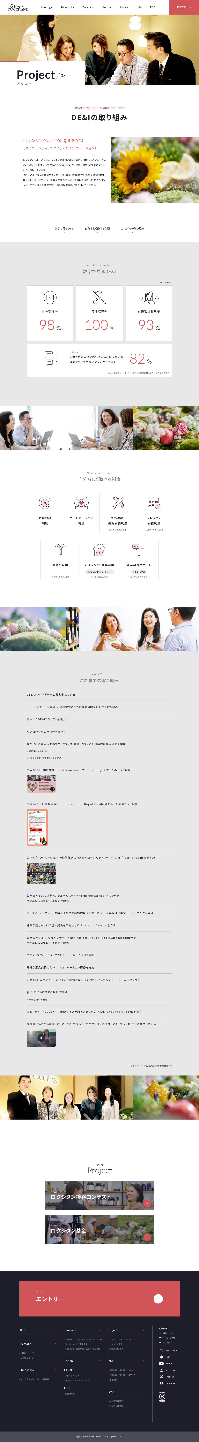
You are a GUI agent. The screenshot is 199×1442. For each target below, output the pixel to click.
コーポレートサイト (167, 1333)
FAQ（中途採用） (116, 1405)
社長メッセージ (27, 1353)
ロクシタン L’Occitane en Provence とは (83, 1339)
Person (106, 7)
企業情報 (163, 1328)
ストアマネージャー (73, 1375)
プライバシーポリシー (168, 1338)
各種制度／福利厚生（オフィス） (122, 1375)
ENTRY (182, 7)
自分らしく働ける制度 (98, 228)
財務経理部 (70, 1393)
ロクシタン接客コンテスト (120, 1339)
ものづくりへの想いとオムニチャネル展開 (82, 1348)
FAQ (153, 7)
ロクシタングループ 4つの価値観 (35, 1379)
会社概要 (113, 1379)
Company (88, 7)
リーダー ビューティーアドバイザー (80, 1380)
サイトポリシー (165, 1342)
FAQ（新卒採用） (116, 1401)
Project (123, 7)
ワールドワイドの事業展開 (76, 1344)
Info (139, 7)
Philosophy (67, 7)
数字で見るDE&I (64, 228)
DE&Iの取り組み (116, 1348)
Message (46, 7)
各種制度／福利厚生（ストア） (122, 1370)
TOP (22, 1330)
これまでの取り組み (133, 228)
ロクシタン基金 (116, 1344)
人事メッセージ (27, 1357)
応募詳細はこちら (35, 750)
